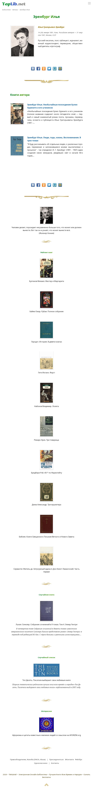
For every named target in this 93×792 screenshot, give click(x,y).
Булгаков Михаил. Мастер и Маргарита (46, 281)
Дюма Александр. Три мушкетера (46, 504)
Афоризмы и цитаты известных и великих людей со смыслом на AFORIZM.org (46, 735)
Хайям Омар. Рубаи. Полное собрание (46, 311)
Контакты (55, 763)
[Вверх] (46, 785)
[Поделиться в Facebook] (38, 68)
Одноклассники (40, 763)
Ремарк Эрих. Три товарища (46, 440)
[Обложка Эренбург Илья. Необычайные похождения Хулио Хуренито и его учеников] (18, 124)
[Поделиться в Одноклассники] (44, 68)
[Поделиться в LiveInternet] (54, 68)
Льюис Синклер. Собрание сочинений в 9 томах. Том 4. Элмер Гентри (46, 624)
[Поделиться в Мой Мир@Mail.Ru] (60, 68)
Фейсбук (78, 759)
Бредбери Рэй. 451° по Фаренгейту (46, 472)
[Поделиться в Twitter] (49, 68)
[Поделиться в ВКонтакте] (33, 68)
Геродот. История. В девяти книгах (46, 341)
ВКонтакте (69, 759)
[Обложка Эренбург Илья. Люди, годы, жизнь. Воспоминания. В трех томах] (18, 155)
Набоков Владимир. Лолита (46, 406)
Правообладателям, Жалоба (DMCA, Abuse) (28, 759)
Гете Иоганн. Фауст (46, 372)
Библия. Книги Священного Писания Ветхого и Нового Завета (46, 536)
